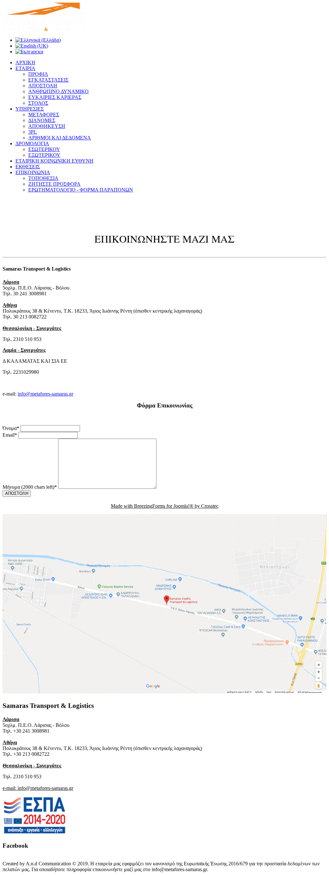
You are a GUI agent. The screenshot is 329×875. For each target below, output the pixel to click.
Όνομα (11, 428)
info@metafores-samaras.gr (45, 394)
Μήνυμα (30, 487)
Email (10, 435)
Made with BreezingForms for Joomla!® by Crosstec (164, 506)
